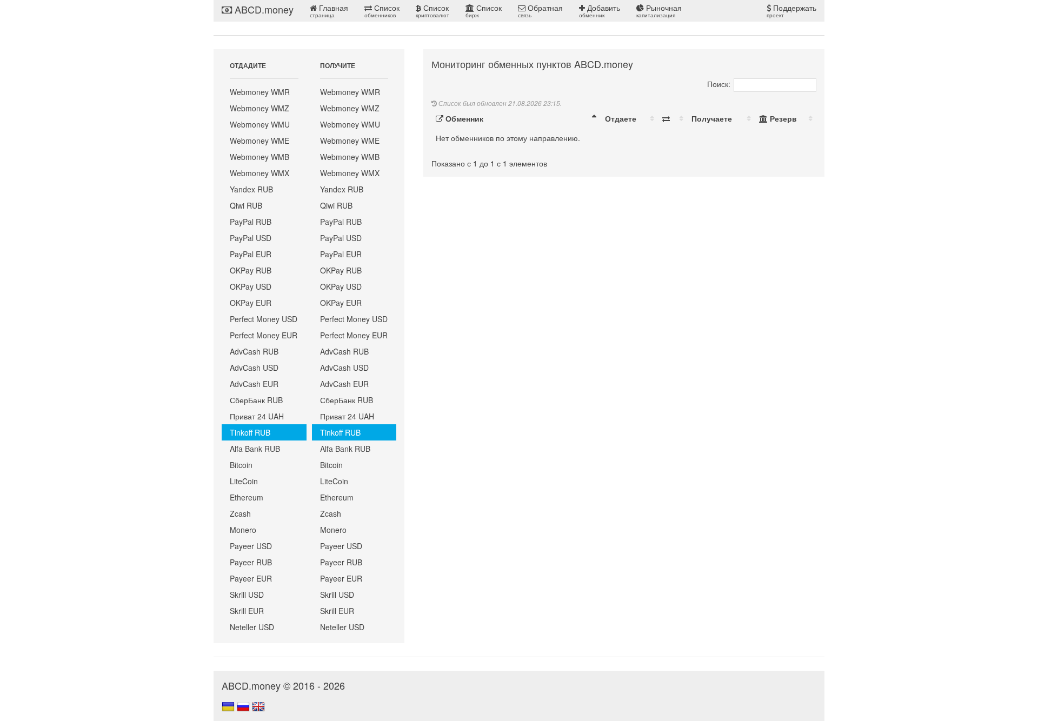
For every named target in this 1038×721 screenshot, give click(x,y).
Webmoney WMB (259, 156)
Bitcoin (241, 464)
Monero (243, 529)
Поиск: (718, 83)
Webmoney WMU (260, 124)
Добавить (599, 10)
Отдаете (620, 118)
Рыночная (659, 10)
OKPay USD (250, 286)
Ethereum (246, 497)
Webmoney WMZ (259, 108)
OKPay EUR (250, 302)
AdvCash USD (254, 367)
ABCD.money (263, 9)
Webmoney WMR (260, 91)
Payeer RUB (251, 562)
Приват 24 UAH (257, 416)
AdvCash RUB (254, 351)
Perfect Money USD (263, 318)
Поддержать (791, 10)
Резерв (782, 118)
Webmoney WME (259, 140)
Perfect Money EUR (263, 335)
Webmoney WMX (259, 173)
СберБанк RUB (256, 400)
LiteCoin (244, 481)
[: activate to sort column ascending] (672, 118)
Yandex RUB (251, 189)
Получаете (711, 118)
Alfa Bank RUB (255, 448)
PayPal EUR (250, 254)
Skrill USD (247, 594)
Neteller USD (252, 627)
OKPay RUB (250, 270)
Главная (329, 10)
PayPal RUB (250, 221)
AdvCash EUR (254, 383)
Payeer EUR (251, 578)
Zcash (240, 513)
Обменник (463, 118)
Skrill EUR (247, 610)
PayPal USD (250, 237)
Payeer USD (251, 545)
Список (382, 10)
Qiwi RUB (246, 205)
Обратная (540, 10)
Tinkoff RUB (250, 432)
